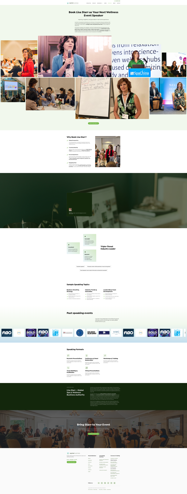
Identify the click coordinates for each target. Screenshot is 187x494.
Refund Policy (95, 489)
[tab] (79, 207)
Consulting (88, 3)
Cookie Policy (109, 489)
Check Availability (93, 123)
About (114, 3)
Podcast (94, 3)
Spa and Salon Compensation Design (103, 464)
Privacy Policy (101, 489)
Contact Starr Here (93, 433)
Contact (118, 3)
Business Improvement (103, 462)
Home (89, 471)
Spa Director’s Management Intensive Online (114, 465)
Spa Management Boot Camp (114, 476)
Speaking (110, 3)
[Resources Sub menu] (102, 3)
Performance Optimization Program (115, 470)
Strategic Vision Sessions (102, 467)
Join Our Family (71, 462)
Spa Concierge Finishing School (114, 462)
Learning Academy (114, 458)
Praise (89, 467)
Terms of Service (90, 489)
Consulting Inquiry (103, 470)
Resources (99, 3)
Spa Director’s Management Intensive (115, 473)
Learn (105, 3)
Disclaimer (104, 489)
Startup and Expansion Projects (104, 460)
